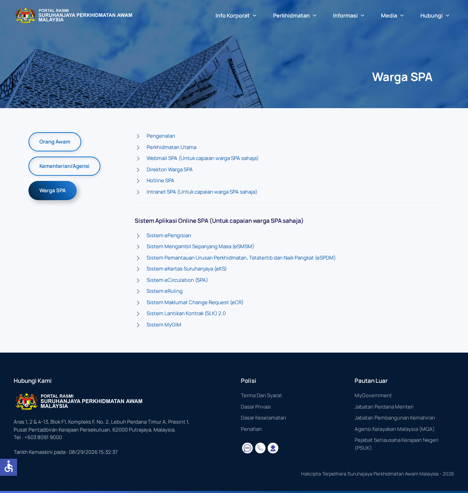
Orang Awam (54, 141)
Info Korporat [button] (232, 15)
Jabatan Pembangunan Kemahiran (395, 417)
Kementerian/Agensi (64, 166)
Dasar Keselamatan (263, 417)
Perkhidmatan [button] (291, 15)
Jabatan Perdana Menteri (384, 406)
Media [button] (389, 15)
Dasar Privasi (256, 406)
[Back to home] (74, 15)
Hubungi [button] (431, 15)
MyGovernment (373, 395)
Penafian (251, 429)
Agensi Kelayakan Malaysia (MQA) (395, 429)
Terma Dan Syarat (261, 395)
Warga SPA (52, 190)
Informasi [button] (345, 15)
